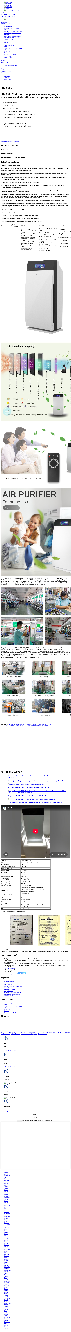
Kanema (6, 53)
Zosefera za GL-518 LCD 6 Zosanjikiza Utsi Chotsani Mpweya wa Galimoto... (35, 802)
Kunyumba (4, 22)
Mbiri (5, 46)
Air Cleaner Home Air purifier (29, 1034)
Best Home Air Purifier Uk (8, 1032)
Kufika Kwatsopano (9, 26)
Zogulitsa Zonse (42, 1034)
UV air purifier (8, 29)
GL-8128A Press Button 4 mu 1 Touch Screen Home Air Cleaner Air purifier (30, 724)
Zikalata (6, 50)
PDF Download (14, 141)
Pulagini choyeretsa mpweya (12, 37)
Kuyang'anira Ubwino (10, 54)
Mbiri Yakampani (9, 45)
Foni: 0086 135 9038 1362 (8, 14)
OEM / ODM (4, 62)
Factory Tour (7, 51)
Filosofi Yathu (8, 57)
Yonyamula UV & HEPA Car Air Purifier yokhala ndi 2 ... (28, 796)
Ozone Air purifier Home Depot (25, 1032)
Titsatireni (3, 69)
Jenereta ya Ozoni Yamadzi (12, 1034)
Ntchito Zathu (8, 56)
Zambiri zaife (4, 42)
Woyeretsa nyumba (6, 23)
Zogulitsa (6, 77)
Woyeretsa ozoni (8, 34)
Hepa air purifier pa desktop (11, 28)
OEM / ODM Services (10, 65)
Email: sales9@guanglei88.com (9, 16)
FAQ (2, 68)
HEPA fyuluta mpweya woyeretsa (13, 31)
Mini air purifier (8, 39)
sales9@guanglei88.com (10, 974)
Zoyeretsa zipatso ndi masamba (12, 36)
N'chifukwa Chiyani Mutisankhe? (13, 48)
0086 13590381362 (9, 968)
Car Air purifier (8, 79)
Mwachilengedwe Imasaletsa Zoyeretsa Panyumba (48, 1032)
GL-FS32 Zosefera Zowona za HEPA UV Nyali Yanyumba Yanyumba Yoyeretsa (26, 725)
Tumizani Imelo (5, 1111)
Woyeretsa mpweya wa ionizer (12, 33)
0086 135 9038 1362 (10, 1050)
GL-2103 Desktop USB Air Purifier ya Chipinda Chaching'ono (30, 787)
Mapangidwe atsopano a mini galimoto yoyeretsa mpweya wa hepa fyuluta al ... (36, 781)
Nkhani (3, 60)
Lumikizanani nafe (6, 71)
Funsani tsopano (5, 141)
